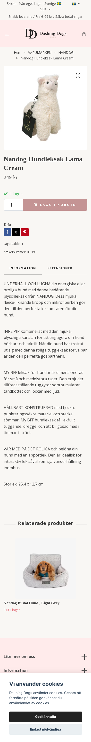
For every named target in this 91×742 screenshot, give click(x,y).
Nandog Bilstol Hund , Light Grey (31, 603)
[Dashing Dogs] (45, 33)
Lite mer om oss (19, 656)
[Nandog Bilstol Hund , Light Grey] (45, 568)
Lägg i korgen (58, 204)
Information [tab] (22, 268)
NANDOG (66, 52)
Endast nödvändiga (45, 729)
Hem (17, 52)
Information (16, 670)
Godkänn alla (45, 717)
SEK (43, 9)
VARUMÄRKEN (39, 52)
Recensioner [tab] (60, 268)
